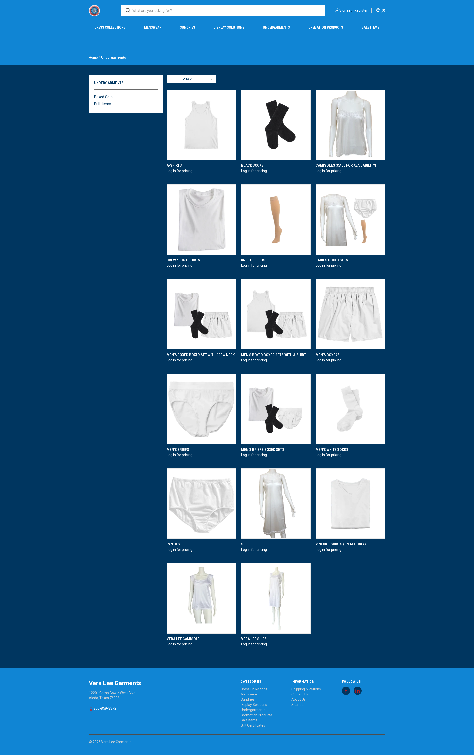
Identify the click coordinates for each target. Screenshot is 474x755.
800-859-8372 (105, 708)
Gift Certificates (253, 725)
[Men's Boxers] (350, 314)
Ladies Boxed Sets (332, 260)
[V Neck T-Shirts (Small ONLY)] (350, 503)
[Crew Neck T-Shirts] (201, 219)
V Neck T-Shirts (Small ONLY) (341, 544)
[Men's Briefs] (201, 409)
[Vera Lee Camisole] (201, 598)
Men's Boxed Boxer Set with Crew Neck (201, 355)
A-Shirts (174, 165)
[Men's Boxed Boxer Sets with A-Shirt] (276, 314)
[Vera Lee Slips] (276, 598)
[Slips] (276, 503)
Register (361, 10)
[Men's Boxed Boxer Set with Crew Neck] (201, 314)
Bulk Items (102, 104)
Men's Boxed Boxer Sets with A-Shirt (273, 355)
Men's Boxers (328, 355)
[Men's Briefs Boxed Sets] (276, 409)
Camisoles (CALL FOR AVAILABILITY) (346, 165)
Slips (246, 544)
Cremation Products (325, 27)
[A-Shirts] (201, 125)
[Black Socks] (276, 125)
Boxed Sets (103, 97)
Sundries (187, 27)
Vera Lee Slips (254, 639)
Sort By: (175, 79)
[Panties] (201, 503)
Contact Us (299, 694)
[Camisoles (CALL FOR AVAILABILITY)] (350, 125)
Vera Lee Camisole (183, 639)
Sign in (344, 10)
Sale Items (370, 27)
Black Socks (252, 165)
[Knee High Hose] (276, 219)
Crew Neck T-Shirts (183, 260)
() (382, 10)
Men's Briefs (178, 449)
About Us (298, 699)
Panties (173, 544)
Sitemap (298, 705)
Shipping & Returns (306, 689)
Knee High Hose (254, 260)
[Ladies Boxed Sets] (350, 219)
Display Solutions (229, 27)
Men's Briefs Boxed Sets (262, 449)
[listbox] (199, 79)
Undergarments (276, 27)
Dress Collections (110, 27)
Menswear (152, 27)
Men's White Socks (332, 449)
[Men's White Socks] (350, 409)
